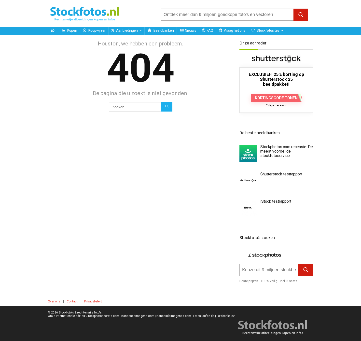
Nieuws (190, 30)
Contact (72, 301)
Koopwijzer (97, 30)
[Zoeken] (166, 107)
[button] (300, 15)
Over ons (54, 301)
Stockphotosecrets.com (102, 316)
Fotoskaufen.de (203, 316)
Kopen (72, 30)
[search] (227, 15)
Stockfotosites (267, 30)
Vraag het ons (234, 30)
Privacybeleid (93, 301)
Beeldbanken (163, 30)
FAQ (210, 30)
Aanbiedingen (126, 30)
